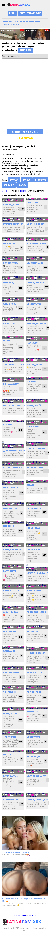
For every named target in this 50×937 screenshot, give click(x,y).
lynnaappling (11, 799)
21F (20, 267)
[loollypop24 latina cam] (37, 732)
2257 (25, 930)
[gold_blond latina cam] (13, 709)
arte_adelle (34, 590)
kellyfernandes (12, 467)
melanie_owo (11, 508)
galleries (23, 190)
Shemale (30, 22)
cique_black (10, 612)
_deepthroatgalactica (17, 450)
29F (46, 287)
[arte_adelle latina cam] (37, 586)
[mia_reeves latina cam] (13, 627)
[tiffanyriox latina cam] (13, 687)
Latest (6, 24)
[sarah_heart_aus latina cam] (37, 795)
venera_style (11, 204)
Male (37, 22)
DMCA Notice (40, 928)
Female (12, 22)
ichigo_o (8, 526)
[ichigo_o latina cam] (13, 522)
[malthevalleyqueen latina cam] (13, 401)
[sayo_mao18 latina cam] (37, 401)
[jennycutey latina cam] (37, 299)
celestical (9, 323)
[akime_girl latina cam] (13, 299)
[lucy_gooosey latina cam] (37, 219)
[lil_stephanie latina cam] (37, 258)
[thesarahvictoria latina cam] (13, 360)
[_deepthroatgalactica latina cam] (13, 444)
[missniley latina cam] (37, 627)
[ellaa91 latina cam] (37, 481)
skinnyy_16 (33, 756)
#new (26, 179)
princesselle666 (36, 612)
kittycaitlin (10, 776)
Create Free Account (30, 13)
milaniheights (35, 467)
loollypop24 (34, 737)
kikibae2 (31, 381)
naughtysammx (36, 448)
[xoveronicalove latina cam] (37, 239)
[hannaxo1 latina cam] (37, 338)
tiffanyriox (10, 692)
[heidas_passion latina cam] (37, 648)
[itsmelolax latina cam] (37, 523)
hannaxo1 (32, 342)
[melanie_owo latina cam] (13, 504)
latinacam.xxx (26, 928)
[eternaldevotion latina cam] (13, 219)
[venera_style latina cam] (13, 200)
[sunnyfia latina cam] (37, 708)
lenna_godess (35, 282)
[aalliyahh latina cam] (13, 647)
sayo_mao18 (34, 405)
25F (44, 348)
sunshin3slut (11, 672)
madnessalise (11, 487)
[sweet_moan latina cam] (37, 360)
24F (20, 430)
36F (44, 596)
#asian (14, 179)
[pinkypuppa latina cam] (37, 545)
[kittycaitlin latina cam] (13, 771)
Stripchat (16, 24)
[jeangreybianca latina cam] (37, 771)
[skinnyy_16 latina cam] (37, 752)
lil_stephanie (35, 263)
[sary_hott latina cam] (13, 566)
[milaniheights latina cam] (37, 463)
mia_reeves (9, 631)
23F (22, 209)
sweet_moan (34, 364)
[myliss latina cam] (13, 751)
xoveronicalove (36, 243)
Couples (21, 22)
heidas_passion (36, 653)
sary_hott (9, 571)
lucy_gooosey (36, 224)
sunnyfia (32, 711)
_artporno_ (10, 737)
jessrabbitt (34, 508)
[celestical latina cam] (13, 319)
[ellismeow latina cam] (13, 239)
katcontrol (10, 263)
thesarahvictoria (14, 364)
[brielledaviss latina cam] (13, 379)
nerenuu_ (9, 282)
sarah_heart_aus (37, 799)
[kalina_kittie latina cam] (13, 586)
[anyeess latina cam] (13, 421)
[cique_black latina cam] (13, 607)
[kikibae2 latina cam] (37, 378)
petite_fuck (34, 692)
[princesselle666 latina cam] (37, 607)
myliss (7, 754)
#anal (22, 185)
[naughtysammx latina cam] (37, 443)
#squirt (9, 185)
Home (5, 22)
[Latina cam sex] (20, 4)
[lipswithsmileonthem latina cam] (37, 567)
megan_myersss (36, 323)
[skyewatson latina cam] (37, 668)
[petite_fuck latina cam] (37, 687)
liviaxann (32, 202)
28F (20, 720)
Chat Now (25, 50)
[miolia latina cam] (13, 337)
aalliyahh (9, 651)
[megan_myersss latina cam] (37, 319)
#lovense (40, 179)
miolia (6, 340)
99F (45, 369)
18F (44, 411)
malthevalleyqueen (14, 405)
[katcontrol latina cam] (13, 258)
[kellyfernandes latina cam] (13, 463)
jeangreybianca (36, 776)
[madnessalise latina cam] (13, 482)
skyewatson (34, 672)
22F (20, 288)
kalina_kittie (11, 590)
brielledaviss (11, 383)
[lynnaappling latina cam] (13, 795)
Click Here (7, 190)
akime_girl (9, 304)
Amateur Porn (20, 915)
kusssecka (33, 426)
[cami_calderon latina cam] (13, 545)
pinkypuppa (33, 549)
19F (45, 267)
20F (20, 308)
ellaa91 (31, 485)
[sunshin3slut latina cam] (13, 668)
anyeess (8, 424)
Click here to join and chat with (25, 132)
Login (12, 13)
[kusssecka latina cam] (37, 422)
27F (46, 471)
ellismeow (9, 243)
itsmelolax (33, 528)
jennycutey (34, 304)
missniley (32, 631)
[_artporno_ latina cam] (13, 732)
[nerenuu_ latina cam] (13, 278)
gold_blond (10, 713)
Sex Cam (32, 915)
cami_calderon (12, 549)
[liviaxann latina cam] (37, 199)
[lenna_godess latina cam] (37, 278)
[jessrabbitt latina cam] (37, 504)
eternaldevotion (13, 224)
